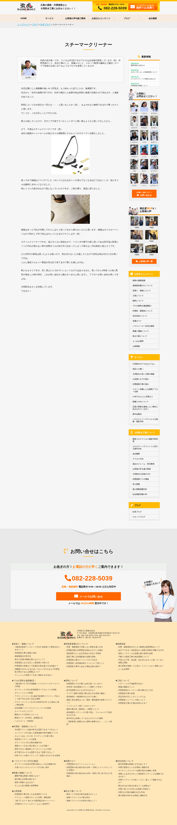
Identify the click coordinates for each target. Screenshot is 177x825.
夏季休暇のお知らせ (138, 64)
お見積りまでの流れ (141, 379)
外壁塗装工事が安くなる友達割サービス (31, 794)
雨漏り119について (140, 402)
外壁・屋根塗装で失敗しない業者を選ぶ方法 (84, 647)
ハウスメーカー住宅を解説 (143, 326)
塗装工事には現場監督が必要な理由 (80, 657)
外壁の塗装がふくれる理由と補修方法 (133, 767)
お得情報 (136, 346)
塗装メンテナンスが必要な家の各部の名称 (135, 653)
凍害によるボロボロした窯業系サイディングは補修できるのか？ (141, 775)
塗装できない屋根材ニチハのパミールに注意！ (34, 749)
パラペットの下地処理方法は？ (131, 684)
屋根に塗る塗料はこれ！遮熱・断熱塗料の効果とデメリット (89, 701)
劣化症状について (140, 316)
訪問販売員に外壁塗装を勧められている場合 (84, 650)
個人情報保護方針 (140, 489)
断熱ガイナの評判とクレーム (26, 714)
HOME (24, 18)
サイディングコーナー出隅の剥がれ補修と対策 (137, 770)
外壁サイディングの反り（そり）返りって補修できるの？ (140, 781)
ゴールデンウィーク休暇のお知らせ (143, 78)
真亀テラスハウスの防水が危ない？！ (81, 801)
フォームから (145, 6)
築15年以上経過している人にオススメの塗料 (84, 718)
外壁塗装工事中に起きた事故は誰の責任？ (83, 666)
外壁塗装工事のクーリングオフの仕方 (81, 660)
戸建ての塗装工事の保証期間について (133, 657)
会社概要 (153, 18)
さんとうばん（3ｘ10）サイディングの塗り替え (34, 736)
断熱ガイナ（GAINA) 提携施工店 (29, 718)
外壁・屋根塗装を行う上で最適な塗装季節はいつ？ (139, 647)
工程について (138, 296)
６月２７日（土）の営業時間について (144, 71)
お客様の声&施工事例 (75, 18)
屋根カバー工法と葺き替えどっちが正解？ (32, 746)
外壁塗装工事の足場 (126, 693)
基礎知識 (121, 644)
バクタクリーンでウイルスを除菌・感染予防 (145, 420)
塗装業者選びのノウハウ (143, 285)
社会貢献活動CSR (140, 494)
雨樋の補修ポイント (126, 687)
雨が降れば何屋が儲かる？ (25, 779)
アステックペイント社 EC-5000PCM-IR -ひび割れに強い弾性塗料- (37, 703)
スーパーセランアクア (24, 711)
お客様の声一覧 (146, 261)
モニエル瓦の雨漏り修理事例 (26, 786)
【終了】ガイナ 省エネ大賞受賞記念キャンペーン (35, 801)
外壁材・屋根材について (143, 311)
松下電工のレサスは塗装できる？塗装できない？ (35, 752)
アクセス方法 (138, 459)
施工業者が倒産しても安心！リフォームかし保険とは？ (141, 666)
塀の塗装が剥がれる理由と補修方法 (132, 795)
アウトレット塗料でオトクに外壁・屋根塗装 (33, 797)
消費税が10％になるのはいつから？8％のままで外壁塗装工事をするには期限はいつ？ (37, 670)
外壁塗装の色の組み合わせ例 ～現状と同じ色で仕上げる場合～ (89, 774)
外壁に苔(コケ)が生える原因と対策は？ (134, 789)
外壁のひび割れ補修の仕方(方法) (131, 792)
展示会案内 (137, 414)
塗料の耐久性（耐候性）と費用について (82, 709)
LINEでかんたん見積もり (143, 397)
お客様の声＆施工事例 (142, 469)
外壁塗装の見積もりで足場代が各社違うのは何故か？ (36, 666)
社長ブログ (137, 512)
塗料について (138, 301)
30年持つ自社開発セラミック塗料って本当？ (84, 687)
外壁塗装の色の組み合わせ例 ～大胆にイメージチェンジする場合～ (89, 768)
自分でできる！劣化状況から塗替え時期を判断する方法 (141, 650)
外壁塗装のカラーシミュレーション (80, 764)
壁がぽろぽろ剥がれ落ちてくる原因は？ (134, 786)
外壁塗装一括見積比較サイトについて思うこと (85, 663)
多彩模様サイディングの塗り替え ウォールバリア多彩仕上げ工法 (89, 713)
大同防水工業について (144, 432)
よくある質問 (138, 341)
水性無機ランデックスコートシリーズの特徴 (33, 708)
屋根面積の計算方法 (23, 656)
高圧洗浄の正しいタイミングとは (132, 697)
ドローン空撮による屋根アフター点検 (145, 390)
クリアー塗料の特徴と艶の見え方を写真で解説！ (86, 693)
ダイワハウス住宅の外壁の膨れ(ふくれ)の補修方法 (35, 764)
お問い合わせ (144, 194)
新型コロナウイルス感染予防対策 (145, 440)
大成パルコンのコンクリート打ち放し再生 (32, 767)
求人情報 (136, 484)
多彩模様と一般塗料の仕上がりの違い (81, 697)
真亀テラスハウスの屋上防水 (78, 797)
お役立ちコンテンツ (101, 18)
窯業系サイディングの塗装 (25, 739)
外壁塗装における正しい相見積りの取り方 (32, 663)
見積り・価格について (142, 291)
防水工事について (140, 336)
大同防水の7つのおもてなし (144, 364)
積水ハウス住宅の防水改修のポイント (81, 794)
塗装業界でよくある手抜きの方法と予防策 (83, 653)
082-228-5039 (115, 8)
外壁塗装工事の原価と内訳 (25, 653)
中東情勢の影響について (139, 85)
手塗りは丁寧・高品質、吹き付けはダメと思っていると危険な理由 (141, 661)
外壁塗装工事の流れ (141, 384)
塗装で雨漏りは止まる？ (25, 782)
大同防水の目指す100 (141, 474)
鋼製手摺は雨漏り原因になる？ (27, 776)
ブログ (127, 18)
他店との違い (138, 369)
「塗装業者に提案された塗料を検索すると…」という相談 (89, 722)
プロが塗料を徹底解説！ (143, 306)
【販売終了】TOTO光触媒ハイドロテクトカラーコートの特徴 (37, 685)
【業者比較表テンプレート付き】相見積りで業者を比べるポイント (37, 648)
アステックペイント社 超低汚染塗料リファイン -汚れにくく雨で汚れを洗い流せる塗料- (37, 697)
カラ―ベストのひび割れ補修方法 (28, 742)
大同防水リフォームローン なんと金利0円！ (33, 804)
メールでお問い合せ (91, 596)
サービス (49, 18)
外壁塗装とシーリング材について (132, 700)
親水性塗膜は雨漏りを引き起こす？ (132, 764)
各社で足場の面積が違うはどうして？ (30, 659)
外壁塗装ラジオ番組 (141, 479)
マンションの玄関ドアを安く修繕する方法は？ (34, 675)
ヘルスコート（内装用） (25, 721)
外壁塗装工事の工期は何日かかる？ (132, 703)
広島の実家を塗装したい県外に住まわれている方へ (145, 408)
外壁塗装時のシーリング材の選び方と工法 (135, 690)
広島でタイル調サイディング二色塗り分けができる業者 (37, 755)
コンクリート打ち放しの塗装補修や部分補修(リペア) (36, 733)
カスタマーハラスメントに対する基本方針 (145, 447)
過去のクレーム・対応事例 (143, 464)
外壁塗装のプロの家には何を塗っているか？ (84, 684)
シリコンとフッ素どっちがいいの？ (80, 706)
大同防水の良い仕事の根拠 (143, 374)
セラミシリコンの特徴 (24, 693)
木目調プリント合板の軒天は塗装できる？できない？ (36, 729)
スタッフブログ (139, 517)
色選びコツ (137, 321)
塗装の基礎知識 (139, 280)
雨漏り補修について (141, 331)
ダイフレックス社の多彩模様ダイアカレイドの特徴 (35, 690)
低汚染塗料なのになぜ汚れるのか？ (80, 690)
